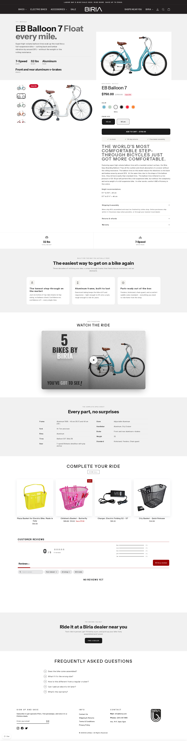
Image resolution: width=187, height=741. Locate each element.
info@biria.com (121, 714)
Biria (149, 9)
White (116, 107)
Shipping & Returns (86, 718)
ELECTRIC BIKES (38, 9)
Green (110, 107)
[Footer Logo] (156, 715)
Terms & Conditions (87, 721)
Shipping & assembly (110, 205)
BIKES (21, 9)
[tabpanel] (93, 586)
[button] (132, 545)
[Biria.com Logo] (93, 9)
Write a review (161, 562)
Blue (104, 107)
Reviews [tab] (24, 563)
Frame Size (106, 116)
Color (104, 103)
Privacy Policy (84, 725)
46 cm (123, 122)
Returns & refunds (109, 218)
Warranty (105, 225)
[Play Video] (93, 360)
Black (121, 107)
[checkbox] (78, 572)
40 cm (108, 122)
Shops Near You (133, 9)
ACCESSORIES (58, 9)
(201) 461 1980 (122, 718)
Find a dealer (93, 640)
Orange (133, 107)
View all (93, 472)
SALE (73, 9)
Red (127, 107)
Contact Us (83, 714)
